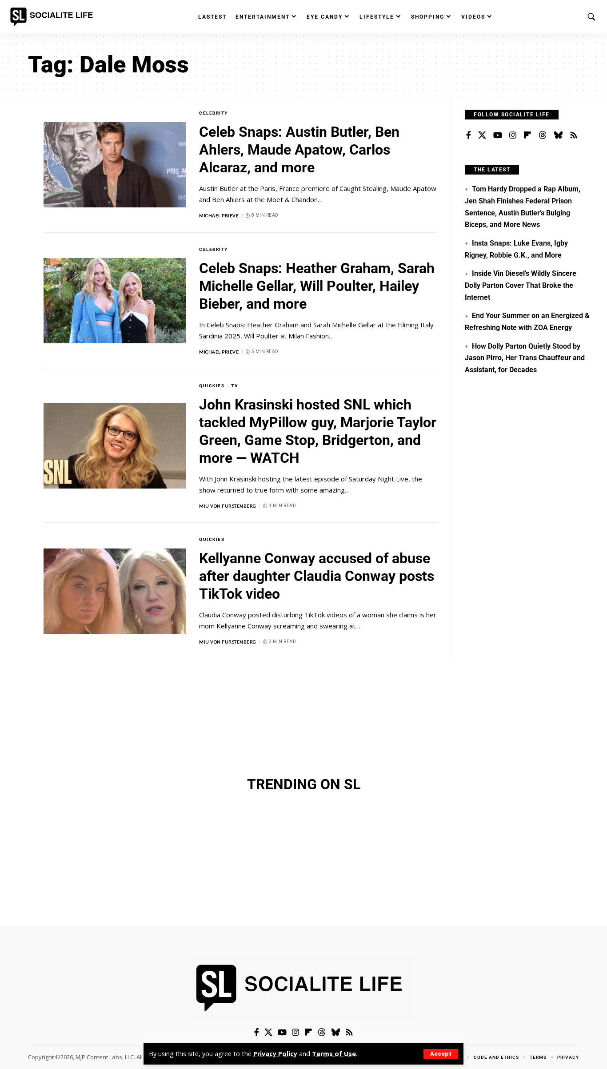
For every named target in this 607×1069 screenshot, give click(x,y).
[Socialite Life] (53, 17)
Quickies (211, 385)
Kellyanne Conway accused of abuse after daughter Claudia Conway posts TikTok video (316, 576)
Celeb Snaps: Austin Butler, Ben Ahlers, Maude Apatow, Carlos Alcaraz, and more (299, 149)
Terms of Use (334, 1053)
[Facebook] (468, 135)
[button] (440, 1054)
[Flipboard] (527, 135)
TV (234, 385)
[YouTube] (497, 135)
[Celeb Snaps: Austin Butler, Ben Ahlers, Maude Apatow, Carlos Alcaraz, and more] (115, 164)
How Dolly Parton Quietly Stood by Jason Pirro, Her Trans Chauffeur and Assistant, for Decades (525, 358)
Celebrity (213, 113)
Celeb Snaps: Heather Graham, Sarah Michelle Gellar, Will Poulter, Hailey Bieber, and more (317, 286)
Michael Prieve (219, 215)
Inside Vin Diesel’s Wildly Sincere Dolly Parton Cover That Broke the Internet (520, 285)
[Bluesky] (558, 135)
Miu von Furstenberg (227, 506)
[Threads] (542, 135)
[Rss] (573, 135)
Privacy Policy (275, 1053)
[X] (482, 135)
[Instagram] (513, 135)
